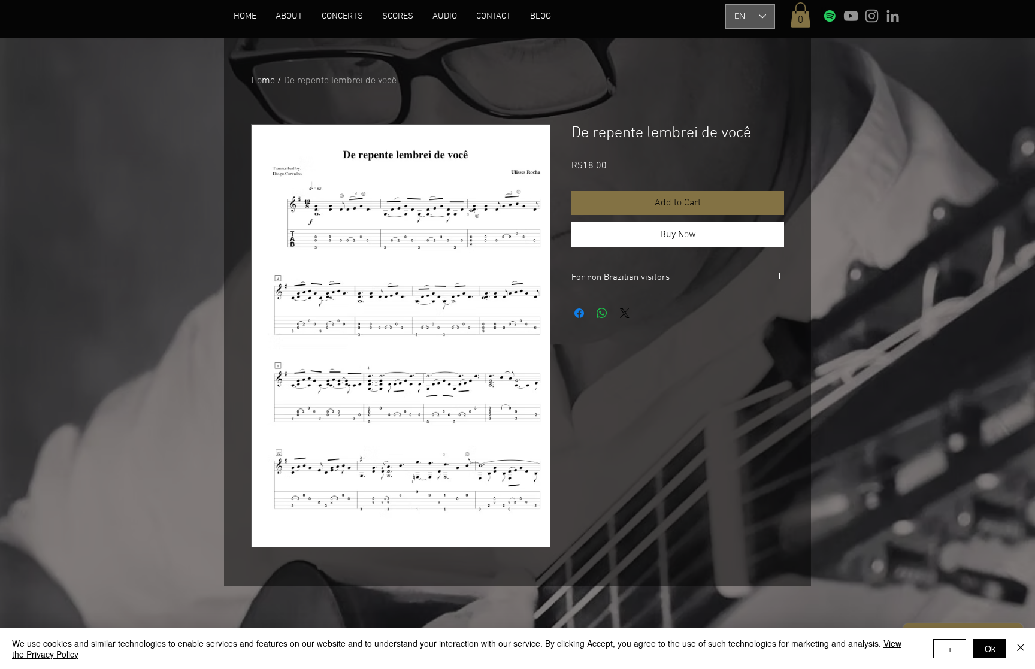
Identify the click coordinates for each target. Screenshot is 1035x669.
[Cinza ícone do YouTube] (851, 16)
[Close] (1020, 648)
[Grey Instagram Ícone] (871, 16)
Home (263, 81)
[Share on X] (625, 313)
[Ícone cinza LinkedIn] (892, 16)
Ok (990, 649)
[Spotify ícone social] (830, 16)
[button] (289, 16)
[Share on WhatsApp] (602, 313)
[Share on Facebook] (579, 313)
